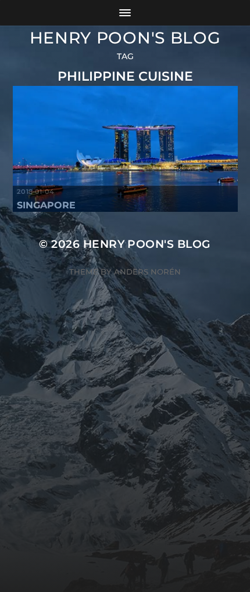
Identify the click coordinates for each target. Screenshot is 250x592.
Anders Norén (147, 271)
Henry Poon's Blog (125, 38)
